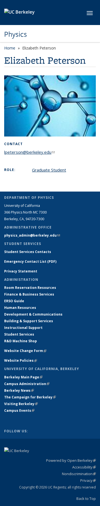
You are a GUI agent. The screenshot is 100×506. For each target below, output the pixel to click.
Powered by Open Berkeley (71, 460)
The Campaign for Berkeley (30, 397)
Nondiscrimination (79, 473)
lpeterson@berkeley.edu (29, 152)
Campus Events (19, 410)
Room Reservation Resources (30, 287)
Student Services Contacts (27, 251)
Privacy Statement (20, 271)
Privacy (88, 480)
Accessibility (84, 467)
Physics (15, 34)
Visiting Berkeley (21, 403)
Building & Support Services (28, 321)
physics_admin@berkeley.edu (32, 235)
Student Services (19, 334)
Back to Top (86, 498)
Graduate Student (49, 170)
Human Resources (20, 307)
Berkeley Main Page (23, 377)
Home (9, 48)
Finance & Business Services (29, 294)
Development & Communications (33, 314)
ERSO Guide (14, 301)
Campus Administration (26, 383)
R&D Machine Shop (20, 341)
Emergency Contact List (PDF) (30, 261)
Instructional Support (23, 327)
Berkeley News (19, 390)
